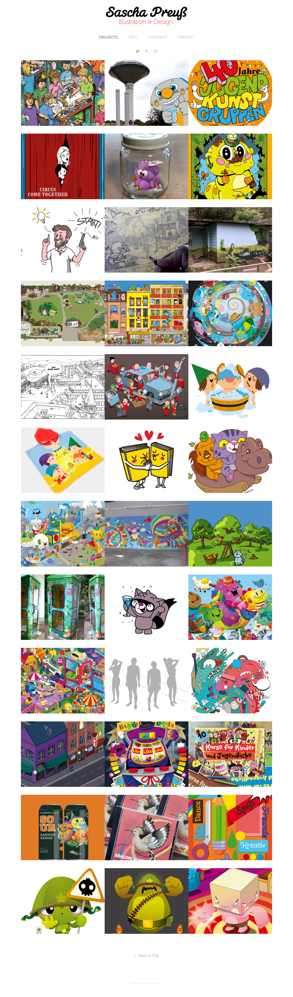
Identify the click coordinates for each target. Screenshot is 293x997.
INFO (133, 37)
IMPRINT (186, 37)
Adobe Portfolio (153, 983)
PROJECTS (108, 37)
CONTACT (158, 37)
